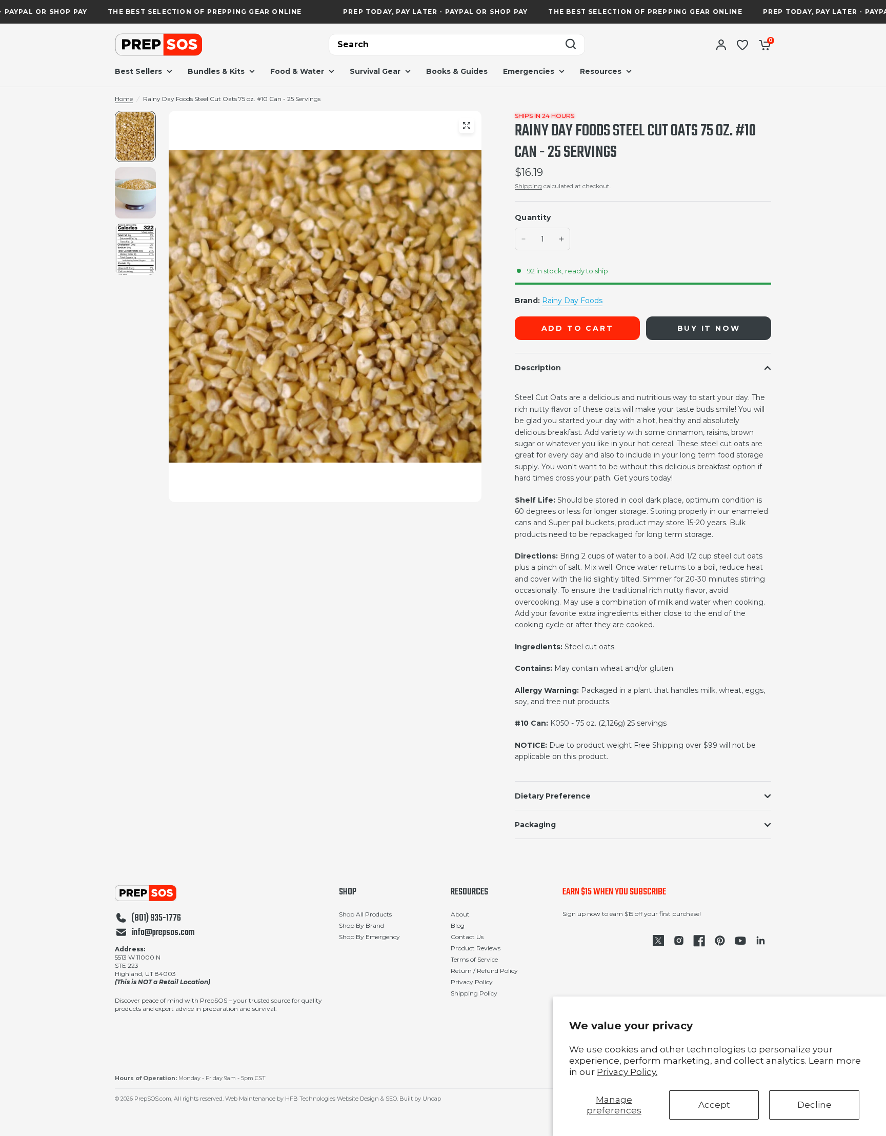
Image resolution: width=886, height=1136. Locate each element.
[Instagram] (679, 940)
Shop (347, 892)
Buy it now (708, 328)
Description (538, 367)
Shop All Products (365, 914)
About (460, 914)
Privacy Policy (472, 982)
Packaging (535, 824)
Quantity (533, 217)
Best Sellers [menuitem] (138, 71)
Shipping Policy (474, 993)
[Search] (571, 45)
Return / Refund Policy (484, 970)
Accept (714, 1105)
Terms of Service (474, 959)
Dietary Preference (553, 796)
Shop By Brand (361, 925)
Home (124, 99)
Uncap (431, 1098)
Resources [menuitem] (600, 71)
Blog (458, 925)
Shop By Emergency (369, 937)
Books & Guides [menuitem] (457, 71)
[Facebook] (699, 940)
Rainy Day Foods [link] (572, 300)
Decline (814, 1105)
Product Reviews (475, 948)
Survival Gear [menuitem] (375, 71)
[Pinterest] (720, 940)
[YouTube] (740, 940)
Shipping (528, 186)
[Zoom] (466, 125)
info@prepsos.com (163, 933)
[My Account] (721, 45)
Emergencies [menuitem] (528, 71)
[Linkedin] (761, 940)
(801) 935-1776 (156, 918)
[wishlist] (742, 45)
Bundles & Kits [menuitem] (216, 71)
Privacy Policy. (627, 1072)
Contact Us (467, 937)
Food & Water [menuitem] (297, 71)
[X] (658, 940)
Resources (469, 892)
